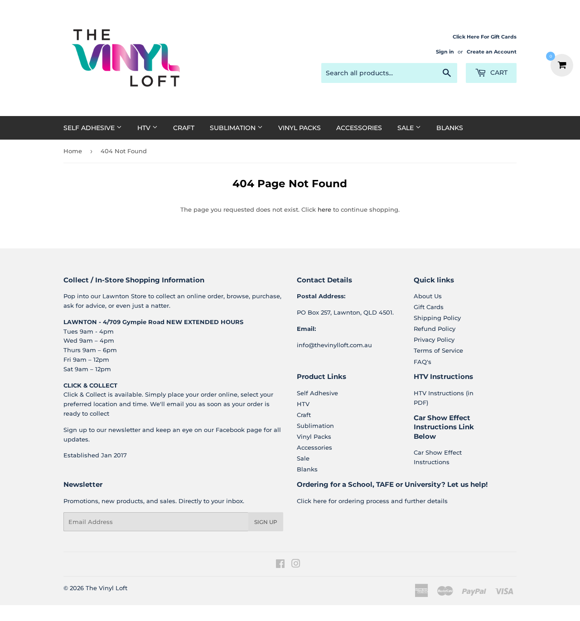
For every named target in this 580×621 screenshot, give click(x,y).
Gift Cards (429, 306)
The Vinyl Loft (106, 588)
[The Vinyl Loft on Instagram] (295, 564)
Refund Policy (434, 328)
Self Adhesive (89, 128)
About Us (428, 296)
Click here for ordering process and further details (372, 501)
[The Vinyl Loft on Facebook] (280, 564)
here (324, 209)
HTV (144, 128)
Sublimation (233, 128)
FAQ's (422, 361)
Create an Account (492, 52)
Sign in (445, 52)
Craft (183, 128)
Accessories (359, 128)
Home (72, 151)
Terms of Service (438, 350)
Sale (406, 128)
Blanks (449, 128)
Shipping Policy (437, 317)
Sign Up (265, 522)
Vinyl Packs (299, 128)
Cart (498, 72)
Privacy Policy (434, 339)
